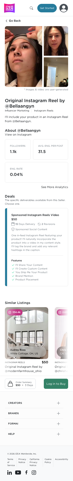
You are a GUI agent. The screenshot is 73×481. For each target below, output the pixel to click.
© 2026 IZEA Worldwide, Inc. (21, 453)
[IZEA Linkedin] (9, 472)
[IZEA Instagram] (34, 472)
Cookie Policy (48, 460)
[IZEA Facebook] (26, 472)
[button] (32, 8)
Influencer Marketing (17, 110)
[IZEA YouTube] (18, 472)
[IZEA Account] (63, 8)
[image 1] (23, 56)
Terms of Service (11, 462)
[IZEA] (9, 8)
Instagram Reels (43, 110)
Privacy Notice (22, 460)
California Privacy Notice (34, 462)
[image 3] (56, 72)
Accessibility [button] (61, 459)
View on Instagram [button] (18, 134)
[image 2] (56, 41)
